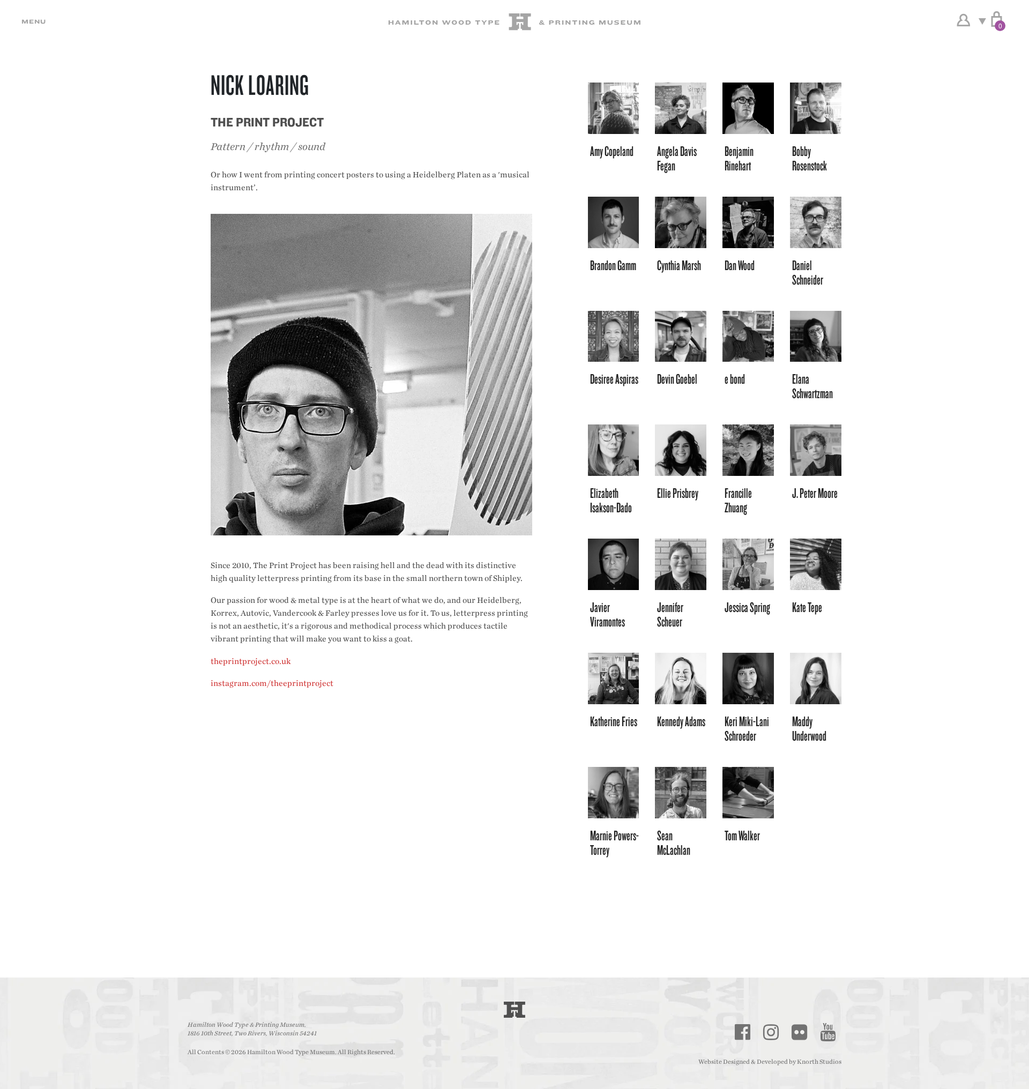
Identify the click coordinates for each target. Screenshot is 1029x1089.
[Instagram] (771, 1032)
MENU (32, 21)
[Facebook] (742, 1032)
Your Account (963, 20)
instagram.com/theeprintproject (272, 683)
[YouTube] (828, 1032)
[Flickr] (799, 1032)
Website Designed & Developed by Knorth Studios (769, 1061)
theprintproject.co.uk (250, 661)
